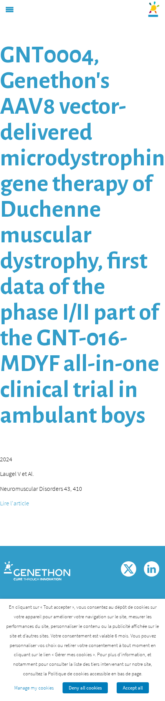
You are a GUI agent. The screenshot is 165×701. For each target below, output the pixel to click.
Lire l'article (14, 503)
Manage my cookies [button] (34, 688)
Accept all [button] (133, 688)
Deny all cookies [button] (85, 688)
